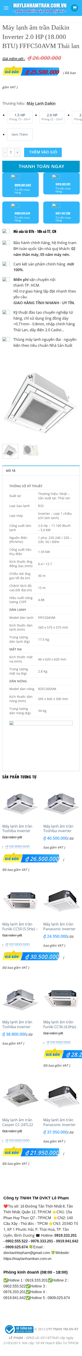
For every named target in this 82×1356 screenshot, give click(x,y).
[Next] (72, 402)
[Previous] (9, 402)
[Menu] (6, 7)
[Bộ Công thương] (18, 1329)
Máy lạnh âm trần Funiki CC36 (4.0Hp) (59, 1024)
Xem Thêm (20, 134)
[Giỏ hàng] (74, 8)
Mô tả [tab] (10, 471)
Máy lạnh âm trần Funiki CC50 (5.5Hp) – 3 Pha (20, 929)
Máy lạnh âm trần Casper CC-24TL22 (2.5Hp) (17, 1125)
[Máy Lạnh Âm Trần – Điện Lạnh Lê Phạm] (39, 8)
